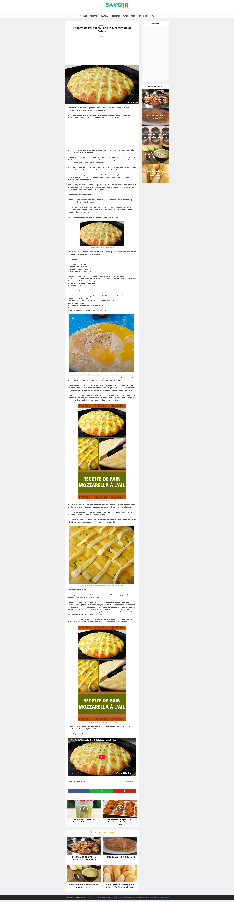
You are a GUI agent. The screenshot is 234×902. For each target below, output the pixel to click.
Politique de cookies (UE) (129, 897)
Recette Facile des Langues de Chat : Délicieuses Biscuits (120, 886)
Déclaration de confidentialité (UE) (149, 897)
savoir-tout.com (88, 897)
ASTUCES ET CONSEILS (140, 16)
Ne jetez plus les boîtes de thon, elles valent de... (155, 135)
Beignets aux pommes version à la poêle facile (83, 858)
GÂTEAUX (105, 16)
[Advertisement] (102, 49)
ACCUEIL (83, 16)
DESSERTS (116, 16)
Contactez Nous (117, 897)
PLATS (125, 16)
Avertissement (164, 897)
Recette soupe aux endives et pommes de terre (84, 886)
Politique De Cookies (104, 897)
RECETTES (94, 16)
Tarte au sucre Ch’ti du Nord (120, 857)
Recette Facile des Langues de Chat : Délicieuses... (155, 173)
